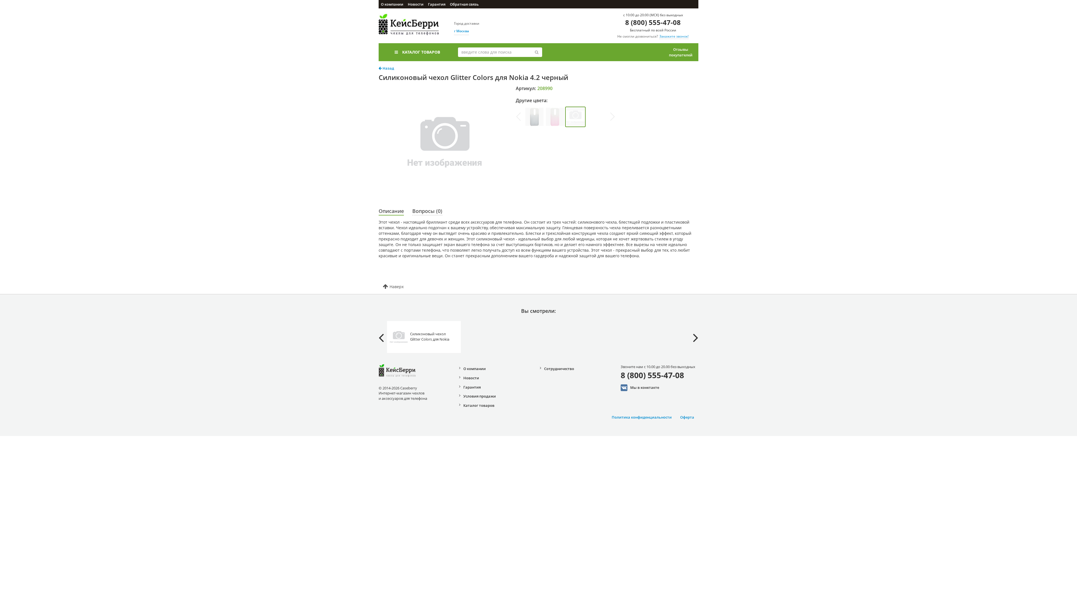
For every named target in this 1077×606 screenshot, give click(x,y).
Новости (416, 4)
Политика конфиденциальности (642, 417)
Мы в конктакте (644, 387)
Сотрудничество (559, 368)
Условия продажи (479, 396)
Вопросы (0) (427, 211)
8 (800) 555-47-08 (653, 22)
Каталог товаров (421, 52)
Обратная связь (464, 4)
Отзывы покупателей (680, 52)
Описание (391, 211)
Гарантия (436, 4)
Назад (388, 68)
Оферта (687, 417)
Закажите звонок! (674, 36)
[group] (534, 117)
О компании (392, 4)
